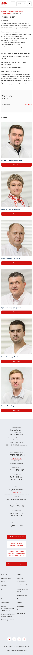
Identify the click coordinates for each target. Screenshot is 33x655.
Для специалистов (7, 589)
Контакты (20, 610)
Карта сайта (21, 613)
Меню (20, 3)
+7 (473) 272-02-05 (17, 455)
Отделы (19, 574)
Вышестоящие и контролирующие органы (22, 584)
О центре (4, 574)
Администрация (6, 578)
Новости (4, 599)
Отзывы (19, 602)
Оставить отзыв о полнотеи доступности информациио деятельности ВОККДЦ (16, 553)
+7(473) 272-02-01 (16, 470)
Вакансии (20, 578)
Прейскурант (21, 606)
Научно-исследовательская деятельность (7, 608)
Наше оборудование (7, 620)
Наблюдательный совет (22, 591)
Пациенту (4, 585)
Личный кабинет (18, 537)
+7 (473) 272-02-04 (17, 489)
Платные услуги (22, 595)
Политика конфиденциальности (16, 650)
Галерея (19, 599)
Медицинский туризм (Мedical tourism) (8, 615)
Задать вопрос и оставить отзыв (16, 544)
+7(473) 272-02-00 (16, 506)
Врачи (3, 582)
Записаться (16, 165)
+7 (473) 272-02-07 (17, 526)
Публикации (5, 602)
